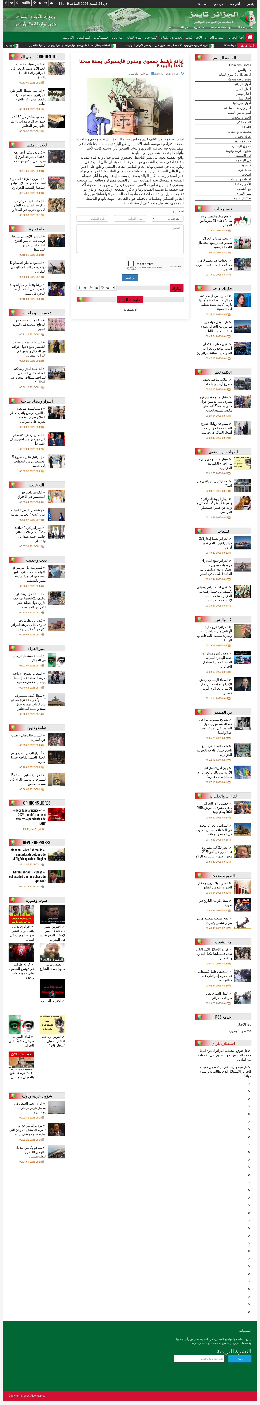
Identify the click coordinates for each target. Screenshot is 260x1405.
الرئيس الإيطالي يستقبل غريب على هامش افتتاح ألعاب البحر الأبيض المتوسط (28, 242)
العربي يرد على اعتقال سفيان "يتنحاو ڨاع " (53, 1041)
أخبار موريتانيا (242, 103)
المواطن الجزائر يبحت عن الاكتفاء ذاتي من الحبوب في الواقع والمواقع (214, 829)
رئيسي (250, 4)
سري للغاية (134, 37)
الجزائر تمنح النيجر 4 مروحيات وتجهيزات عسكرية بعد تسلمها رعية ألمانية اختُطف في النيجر (216, 567)
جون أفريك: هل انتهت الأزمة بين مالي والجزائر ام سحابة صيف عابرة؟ (214, 772)
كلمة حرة (150, 37)
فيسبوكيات (100, 37)
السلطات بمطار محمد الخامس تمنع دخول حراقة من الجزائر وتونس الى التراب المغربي (113, 45)
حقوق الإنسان (241, 145)
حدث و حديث (242, 141)
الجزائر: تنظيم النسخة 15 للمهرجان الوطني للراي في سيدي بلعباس (28, 779)
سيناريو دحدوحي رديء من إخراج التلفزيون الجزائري (215, 463)
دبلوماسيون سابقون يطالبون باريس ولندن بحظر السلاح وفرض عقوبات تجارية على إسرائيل (28, 414)
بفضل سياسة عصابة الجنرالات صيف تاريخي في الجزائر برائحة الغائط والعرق (28, 70)
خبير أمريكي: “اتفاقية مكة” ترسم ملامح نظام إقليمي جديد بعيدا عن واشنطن (30, 534)
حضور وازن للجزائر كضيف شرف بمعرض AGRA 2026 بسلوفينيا (214, 807)
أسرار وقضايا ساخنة (237, 107)
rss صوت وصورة (239, 1030)
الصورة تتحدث (241, 117)
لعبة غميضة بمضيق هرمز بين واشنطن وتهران (214, 920)
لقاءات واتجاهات (138, 73)
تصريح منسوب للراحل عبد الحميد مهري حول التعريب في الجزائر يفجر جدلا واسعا (215, 726)
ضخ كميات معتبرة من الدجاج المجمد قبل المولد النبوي (29, 324)
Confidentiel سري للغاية (235, 74)
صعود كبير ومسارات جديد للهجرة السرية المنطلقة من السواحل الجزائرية (217, 659)
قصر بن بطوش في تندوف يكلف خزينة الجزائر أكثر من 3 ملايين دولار (28, 624)
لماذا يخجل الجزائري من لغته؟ (214, 483)
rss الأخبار (244, 1024)
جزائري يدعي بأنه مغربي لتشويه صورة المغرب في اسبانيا (22, 933)
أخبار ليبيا (245, 98)
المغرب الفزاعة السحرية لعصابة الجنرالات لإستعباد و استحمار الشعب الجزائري (28, 182)
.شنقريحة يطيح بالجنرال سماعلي (22, 1075)
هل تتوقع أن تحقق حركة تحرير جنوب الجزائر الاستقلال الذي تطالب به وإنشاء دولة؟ (225, 1071)
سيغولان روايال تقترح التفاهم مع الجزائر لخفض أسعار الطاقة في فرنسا (215, 427)
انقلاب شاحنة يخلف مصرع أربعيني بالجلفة (217, 381)
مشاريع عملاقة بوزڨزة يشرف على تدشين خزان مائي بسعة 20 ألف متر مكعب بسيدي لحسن (216, 403)
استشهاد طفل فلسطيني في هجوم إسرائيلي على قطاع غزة (214, 975)
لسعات (246, 174)
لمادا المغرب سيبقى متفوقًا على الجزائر (21, 1041)
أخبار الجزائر (236, 37)
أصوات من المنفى (239, 112)
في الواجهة (243, 160)
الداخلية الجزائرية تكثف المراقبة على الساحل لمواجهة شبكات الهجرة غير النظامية (28, 375)
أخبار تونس (243, 93)
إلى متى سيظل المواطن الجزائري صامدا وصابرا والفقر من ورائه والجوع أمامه (28, 97)
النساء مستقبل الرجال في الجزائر (29, 657)
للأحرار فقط (194, 37)
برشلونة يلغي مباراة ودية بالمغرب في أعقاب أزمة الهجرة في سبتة (28, 288)
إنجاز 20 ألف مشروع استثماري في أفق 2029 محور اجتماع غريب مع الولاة (214, 851)
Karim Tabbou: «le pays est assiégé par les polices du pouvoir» (27, 876)
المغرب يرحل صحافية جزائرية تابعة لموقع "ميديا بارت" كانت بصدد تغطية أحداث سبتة (215, 302)
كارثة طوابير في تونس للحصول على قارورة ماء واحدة (21, 971)
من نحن (218, 4)
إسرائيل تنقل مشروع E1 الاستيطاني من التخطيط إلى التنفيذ (29, 461)
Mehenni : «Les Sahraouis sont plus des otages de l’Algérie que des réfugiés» (28, 854)
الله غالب (117, 37)
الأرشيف (68, 37)
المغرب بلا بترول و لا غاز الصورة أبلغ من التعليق (215, 884)
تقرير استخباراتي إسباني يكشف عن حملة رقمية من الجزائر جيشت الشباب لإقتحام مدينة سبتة (214, 593)
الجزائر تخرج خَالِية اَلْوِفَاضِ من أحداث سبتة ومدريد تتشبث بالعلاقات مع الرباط (214, 633)
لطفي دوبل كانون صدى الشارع (52, 966)
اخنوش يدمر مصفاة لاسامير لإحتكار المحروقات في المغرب (52, 933)
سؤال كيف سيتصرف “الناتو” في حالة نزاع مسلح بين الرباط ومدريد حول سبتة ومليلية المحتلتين (28, 702)
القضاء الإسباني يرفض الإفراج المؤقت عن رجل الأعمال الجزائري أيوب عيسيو (215, 686)
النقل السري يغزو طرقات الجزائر (219, 995)
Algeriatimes (37, 1395)
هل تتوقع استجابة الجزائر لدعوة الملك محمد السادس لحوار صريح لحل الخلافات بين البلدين (224, 1054)
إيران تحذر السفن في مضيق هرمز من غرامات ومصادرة (30, 1107)
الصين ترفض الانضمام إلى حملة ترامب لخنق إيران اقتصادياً (28, 439)
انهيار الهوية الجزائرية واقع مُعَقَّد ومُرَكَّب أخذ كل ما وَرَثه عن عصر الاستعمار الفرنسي (214, 505)
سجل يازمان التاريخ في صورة (215, 902)
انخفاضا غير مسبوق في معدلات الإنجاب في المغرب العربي (214, 264)
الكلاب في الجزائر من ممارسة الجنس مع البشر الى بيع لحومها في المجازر (29, 205)
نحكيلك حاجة (242, 198)
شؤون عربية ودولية (238, 150)
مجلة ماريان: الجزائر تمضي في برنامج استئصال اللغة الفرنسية (215, 242)
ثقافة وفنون (243, 136)
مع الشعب (244, 188)
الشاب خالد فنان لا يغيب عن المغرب (28, 737)
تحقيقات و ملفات (171, 37)
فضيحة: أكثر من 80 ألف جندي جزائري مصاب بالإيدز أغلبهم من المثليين (28, 121)
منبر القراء (244, 193)
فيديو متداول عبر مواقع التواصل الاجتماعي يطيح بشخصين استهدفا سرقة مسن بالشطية (29, 574)
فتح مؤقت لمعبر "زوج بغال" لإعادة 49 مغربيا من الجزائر (30, 45)
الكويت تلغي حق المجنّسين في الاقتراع (31, 494)
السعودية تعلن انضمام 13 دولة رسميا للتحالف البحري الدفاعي (28, 266)
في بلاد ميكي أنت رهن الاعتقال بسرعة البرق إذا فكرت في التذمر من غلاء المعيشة (30, 158)
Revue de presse (239, 79)
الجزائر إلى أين (51, 1000)
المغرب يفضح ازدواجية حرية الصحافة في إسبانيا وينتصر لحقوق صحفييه (29, 677)
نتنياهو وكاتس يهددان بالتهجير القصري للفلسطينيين (30, 1151)
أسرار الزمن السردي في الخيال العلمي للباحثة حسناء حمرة (28, 757)
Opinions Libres (240, 65)
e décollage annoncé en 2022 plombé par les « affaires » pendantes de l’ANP (29, 816)
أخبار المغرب (242, 88)
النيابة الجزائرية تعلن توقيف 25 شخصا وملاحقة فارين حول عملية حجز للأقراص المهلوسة (211, 45)
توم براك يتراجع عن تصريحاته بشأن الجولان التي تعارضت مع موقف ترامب (27, 1129)
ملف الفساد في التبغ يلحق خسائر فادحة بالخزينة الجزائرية (214, 750)
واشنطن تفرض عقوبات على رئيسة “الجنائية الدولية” (27, 512)
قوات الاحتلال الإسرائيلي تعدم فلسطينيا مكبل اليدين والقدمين (214, 953)
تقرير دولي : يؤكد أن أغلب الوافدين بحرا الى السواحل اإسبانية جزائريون (214, 348)
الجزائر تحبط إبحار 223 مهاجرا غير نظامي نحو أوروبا (215, 542)
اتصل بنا (202, 4)
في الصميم (243, 155)
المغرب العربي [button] (215, 37)
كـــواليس (83, 37)
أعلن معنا (235, 4)
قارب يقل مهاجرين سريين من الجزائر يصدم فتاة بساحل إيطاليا (216, 326)
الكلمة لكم (244, 122)
